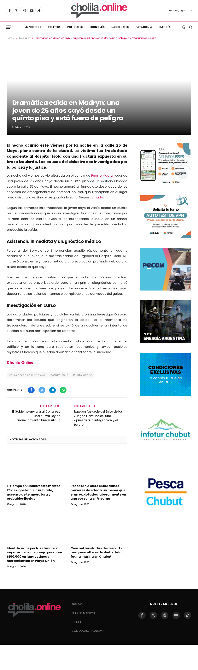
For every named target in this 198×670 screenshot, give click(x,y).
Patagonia (144, 27)
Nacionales (120, 27)
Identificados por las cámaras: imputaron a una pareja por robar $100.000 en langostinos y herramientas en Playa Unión (34, 554)
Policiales (75, 27)
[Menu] (8, 27)
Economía (97, 27)
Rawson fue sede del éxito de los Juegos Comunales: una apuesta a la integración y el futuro (98, 418)
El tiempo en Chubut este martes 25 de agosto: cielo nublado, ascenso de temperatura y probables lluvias (33, 492)
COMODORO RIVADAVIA (88, 631)
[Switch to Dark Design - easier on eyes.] (183, 27)
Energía (165, 27)
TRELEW (77, 604)
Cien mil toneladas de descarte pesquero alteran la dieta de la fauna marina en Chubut (96, 552)
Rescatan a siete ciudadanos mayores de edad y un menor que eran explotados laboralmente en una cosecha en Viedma (98, 492)
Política (54, 27)
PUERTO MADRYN (83, 613)
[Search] (190, 27)
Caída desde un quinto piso (27, 375)
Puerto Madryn (102, 175)
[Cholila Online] (99, 10)
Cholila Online (20, 362)
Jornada (96, 197)
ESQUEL (76, 622)
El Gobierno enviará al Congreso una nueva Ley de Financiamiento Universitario (36, 415)
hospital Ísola (59, 375)
